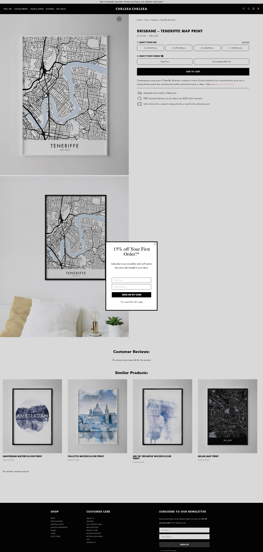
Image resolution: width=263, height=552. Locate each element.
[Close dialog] (155, 244)
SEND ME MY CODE (131, 294)
